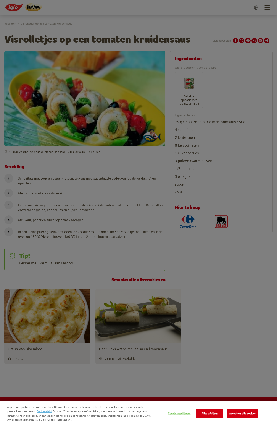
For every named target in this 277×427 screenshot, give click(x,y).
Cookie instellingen (179, 413)
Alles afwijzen (210, 413)
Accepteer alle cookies (242, 413)
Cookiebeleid (44, 411)
